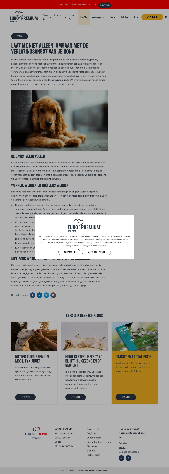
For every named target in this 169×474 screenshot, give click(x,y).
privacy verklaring (81, 245)
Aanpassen (69, 252)
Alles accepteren (96, 252)
